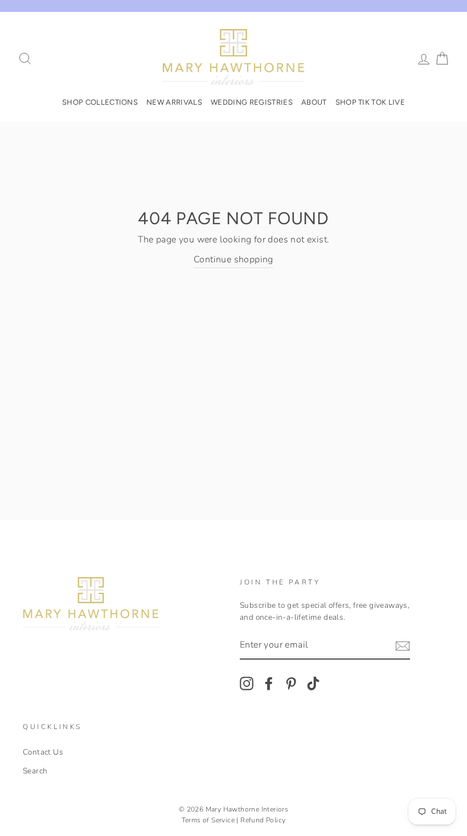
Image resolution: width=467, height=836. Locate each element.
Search (35, 770)
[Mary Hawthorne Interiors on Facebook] (269, 683)
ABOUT (314, 102)
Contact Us (43, 752)
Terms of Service (208, 820)
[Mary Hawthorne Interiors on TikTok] (313, 683)
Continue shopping (233, 259)
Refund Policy (262, 820)
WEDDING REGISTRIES (252, 102)
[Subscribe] (402, 646)
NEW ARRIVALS (174, 102)
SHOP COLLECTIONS (100, 102)
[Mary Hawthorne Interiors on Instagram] (246, 683)
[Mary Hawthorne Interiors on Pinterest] (291, 683)
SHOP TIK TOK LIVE (370, 102)
